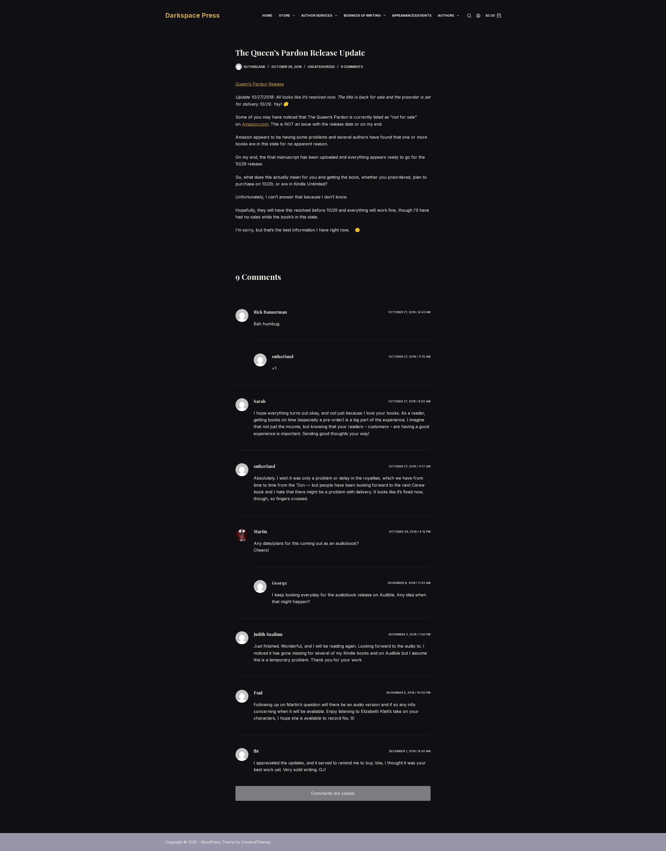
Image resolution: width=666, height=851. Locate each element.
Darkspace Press (192, 15)
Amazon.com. (255, 124)
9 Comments (352, 67)
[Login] (478, 16)
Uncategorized (321, 67)
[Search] (469, 16)
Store (284, 15)
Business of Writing (362, 15)
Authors (446, 15)
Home (267, 15)
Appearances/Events (411, 15)
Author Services (316, 15)
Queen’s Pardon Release (259, 84)
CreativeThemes (256, 842)
